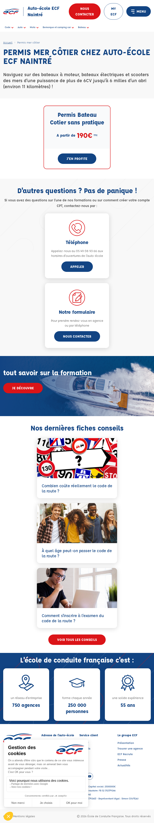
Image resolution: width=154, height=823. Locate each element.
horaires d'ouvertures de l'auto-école (77, 256)
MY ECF (113, 11)
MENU (141, 11)
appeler (77, 266)
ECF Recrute (125, 754)
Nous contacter (84, 11)
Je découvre (23, 388)
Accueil (7, 42)
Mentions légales (24, 816)
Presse (122, 759)
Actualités (124, 765)
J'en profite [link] (77, 158)
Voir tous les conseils (77, 639)
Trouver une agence (130, 748)
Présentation (126, 742)
